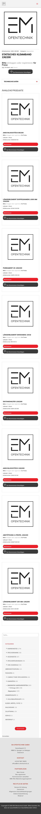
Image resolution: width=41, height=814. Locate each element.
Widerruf (20, 796)
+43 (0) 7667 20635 (20, 761)
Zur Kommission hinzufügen (22, 72)
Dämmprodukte (10, 695)
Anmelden (5, 736)
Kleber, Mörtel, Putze (12, 703)
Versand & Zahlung (20, 787)
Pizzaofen (8, 673)
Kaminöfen (11, 681)
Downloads (20, 728)
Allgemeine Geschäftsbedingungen (20, 791)
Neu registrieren (20, 774)
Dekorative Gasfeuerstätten (18, 685)
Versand (15, 67)
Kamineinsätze (13, 649)
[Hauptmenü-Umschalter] (37, 4)
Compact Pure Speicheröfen (17, 677)
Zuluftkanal (9, 711)
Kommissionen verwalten (20, 777)
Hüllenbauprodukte (15, 699)
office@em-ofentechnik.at (20, 763)
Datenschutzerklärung (20, 794)
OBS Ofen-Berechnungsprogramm (20, 779)
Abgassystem (12, 691)
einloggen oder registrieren (20, 62)
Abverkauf (9, 719)
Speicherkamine (13, 653)
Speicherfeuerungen (15, 661)
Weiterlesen (7, 144)
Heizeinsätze (12, 657)
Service (8, 715)
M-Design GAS (14, 688)
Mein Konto (20, 772)
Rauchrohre (9, 707)
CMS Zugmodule (13, 665)
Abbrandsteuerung (12, 669)
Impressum (20, 789)
